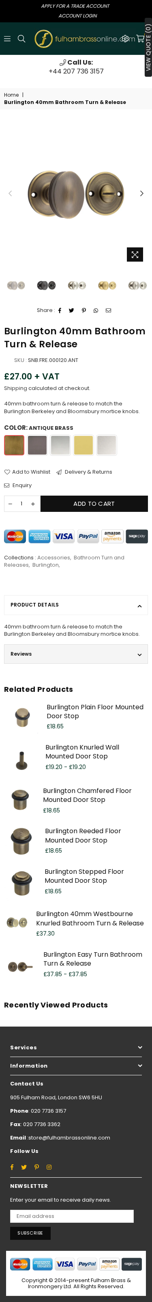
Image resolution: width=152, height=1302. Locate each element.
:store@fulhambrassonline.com (68, 1138)
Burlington (45, 565)
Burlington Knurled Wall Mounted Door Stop (82, 752)
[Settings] (125, 38)
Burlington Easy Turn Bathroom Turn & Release (92, 959)
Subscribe (30, 1233)
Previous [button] (10, 194)
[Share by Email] (108, 311)
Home (11, 95)
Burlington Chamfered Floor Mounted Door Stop (87, 795)
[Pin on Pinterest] (84, 311)
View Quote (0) (148, 47)
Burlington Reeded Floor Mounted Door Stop (83, 835)
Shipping (15, 388)
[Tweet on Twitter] (72, 311)
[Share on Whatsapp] (96, 311)
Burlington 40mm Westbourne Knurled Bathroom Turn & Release (90, 918)
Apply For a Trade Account (75, 5)
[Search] (21, 38)
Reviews (21, 653)
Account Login (77, 15)
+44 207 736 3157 (76, 67)
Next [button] (142, 194)
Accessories (53, 557)
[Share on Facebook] (60, 311)
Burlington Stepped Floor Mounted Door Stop (84, 876)
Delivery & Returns (88, 472)
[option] (76, 67)
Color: (38, 427)
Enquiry (21, 485)
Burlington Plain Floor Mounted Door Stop (95, 711)
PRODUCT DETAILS (35, 604)
